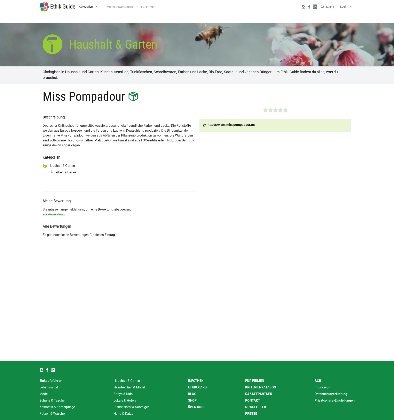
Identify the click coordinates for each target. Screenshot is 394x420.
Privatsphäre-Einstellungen (335, 400)
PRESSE (251, 413)
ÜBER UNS (196, 407)
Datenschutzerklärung (331, 394)
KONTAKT (252, 400)
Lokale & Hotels (124, 400)
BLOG (192, 394)
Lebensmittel (48, 387)
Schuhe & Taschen (52, 400)
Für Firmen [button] (148, 6)
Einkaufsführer (50, 381)
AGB (318, 381)
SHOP (192, 400)
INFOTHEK (195, 381)
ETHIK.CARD (197, 387)
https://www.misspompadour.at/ (231, 125)
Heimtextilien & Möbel (129, 387)
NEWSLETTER (255, 407)
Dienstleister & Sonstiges (131, 407)
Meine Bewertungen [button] (120, 6)
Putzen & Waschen (52, 413)
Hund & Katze (123, 413)
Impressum (323, 387)
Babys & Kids (123, 394)
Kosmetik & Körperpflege (57, 407)
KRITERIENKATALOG (260, 387)
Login (343, 6)
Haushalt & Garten (126, 381)
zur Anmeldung (54, 214)
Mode (43, 394)
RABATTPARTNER (258, 394)
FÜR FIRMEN (254, 381)
